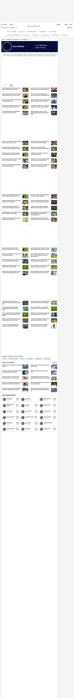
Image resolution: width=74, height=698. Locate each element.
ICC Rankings (65, 35)
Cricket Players (53, 31)
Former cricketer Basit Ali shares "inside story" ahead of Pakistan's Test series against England (40, 255)
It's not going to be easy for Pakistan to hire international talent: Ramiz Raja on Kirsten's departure (40, 213)
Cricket (4, 358)
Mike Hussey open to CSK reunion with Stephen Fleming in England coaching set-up (40, 390)
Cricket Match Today (31, 31)
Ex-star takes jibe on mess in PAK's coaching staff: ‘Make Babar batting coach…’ (10, 308)
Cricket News (9, 39)
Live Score (22, 31)
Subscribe (69, 27)
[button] (4, 24)
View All (54, 362)
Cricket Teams (43, 31)
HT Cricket (14, 31)
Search (11, 24)
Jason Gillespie (23, 39)
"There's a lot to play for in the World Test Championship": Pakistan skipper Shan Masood (11, 314)
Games (66, 24)
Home (8, 31)
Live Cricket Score (45, 35)
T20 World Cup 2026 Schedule (14, 35)
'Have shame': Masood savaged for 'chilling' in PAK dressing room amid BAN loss (11, 303)
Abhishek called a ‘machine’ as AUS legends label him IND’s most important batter (40, 113)
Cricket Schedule (55, 35)
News (11, 84)
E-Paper (58, 24)
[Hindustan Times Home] (33, 26)
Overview (5, 84)
